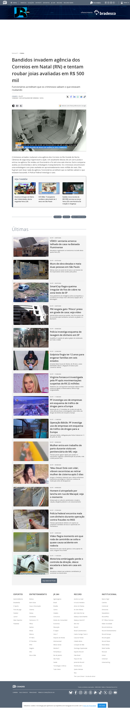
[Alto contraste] (13, 105)
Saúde (55, 662)
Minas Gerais (57, 645)
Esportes (46, 3)
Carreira (104, 602)
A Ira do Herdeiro (79, 602)
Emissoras (105, 609)
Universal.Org (106, 662)
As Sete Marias (78, 609)
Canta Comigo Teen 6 (80, 634)
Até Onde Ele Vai (79, 613)
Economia (56, 624)
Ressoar (104, 652)
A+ (17, 105)
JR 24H (53, 3)
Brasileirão (16, 602)
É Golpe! (55, 631)
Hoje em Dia (78, 659)
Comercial (105, 606)
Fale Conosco (23, 692)
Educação (56, 627)
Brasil (55, 602)
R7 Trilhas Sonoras (107, 620)
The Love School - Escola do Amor (84, 676)
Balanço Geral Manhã (80, 616)
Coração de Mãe (79, 645)
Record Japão (106, 638)
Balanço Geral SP (79, 620)
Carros (55, 609)
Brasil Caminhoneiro (80, 631)
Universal (104, 659)
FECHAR (102, 706)
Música (31, 634)
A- (21, 105)
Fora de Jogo (17, 609)
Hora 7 (55, 634)
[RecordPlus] (95, 2)
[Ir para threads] (90, 692)
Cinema (31, 609)
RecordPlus (105, 616)
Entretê (38, 3)
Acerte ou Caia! (78, 599)
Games (31, 627)
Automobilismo (18, 599)
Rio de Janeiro (57, 655)
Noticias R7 (15, 53)
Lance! (15, 616)
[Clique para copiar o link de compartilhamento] (85, 97)
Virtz (30, 652)
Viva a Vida (32, 655)
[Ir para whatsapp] (110, 692)
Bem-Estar (32, 602)
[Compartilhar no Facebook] (71, 97)
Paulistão (16, 624)
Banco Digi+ (105, 599)
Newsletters (105, 613)
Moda (31, 631)
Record (59, 3)
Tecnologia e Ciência (59, 666)
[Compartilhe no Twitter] (68, 97)
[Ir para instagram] (111, 3)
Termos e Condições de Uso (46, 692)
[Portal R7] (5, 2)
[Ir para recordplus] (95, 692)
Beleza (31, 599)
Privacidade (33, 692)
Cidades (22, 53)
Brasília (23, 3)
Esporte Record (78, 652)
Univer (104, 655)
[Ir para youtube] (115, 692)
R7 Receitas (33, 641)
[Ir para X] (108, 3)
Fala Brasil (77, 655)
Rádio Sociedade (107, 624)
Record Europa (106, 634)
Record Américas (107, 627)
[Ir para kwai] (85, 692)
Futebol (15, 613)
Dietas (31, 613)
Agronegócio (57, 599)
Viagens (31, 648)
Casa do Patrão (79, 638)
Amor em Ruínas (79, 606)
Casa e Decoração (35, 606)
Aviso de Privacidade (89, 706)
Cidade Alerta (78, 641)
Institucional (109, 594)
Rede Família (106, 648)
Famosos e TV (33, 620)
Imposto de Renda (59, 638)
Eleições (31, 3)
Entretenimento (38, 594)
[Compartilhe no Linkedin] (74, 97)
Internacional (57, 641)
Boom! (76, 627)
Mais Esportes (17, 620)
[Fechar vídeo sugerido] (84, 112)
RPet (30, 645)
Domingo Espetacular (80, 648)
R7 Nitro (31, 638)
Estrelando (32, 616)
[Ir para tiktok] (100, 692)
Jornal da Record (79, 662)
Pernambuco (57, 652)
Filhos (31, 624)
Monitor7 (56, 648)
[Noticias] (65, 12)
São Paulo (56, 659)
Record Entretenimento (109, 631)
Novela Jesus (78, 666)
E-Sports (16, 606)
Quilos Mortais (78, 669)
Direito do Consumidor (60, 620)
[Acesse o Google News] (81, 97)
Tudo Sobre (57, 669)
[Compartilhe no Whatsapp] (78, 97)
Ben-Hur (76, 624)
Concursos (56, 616)
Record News (68, 3)
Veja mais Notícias (49, 581)
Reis (75, 673)
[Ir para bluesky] (71, 692)
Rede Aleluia (105, 645)
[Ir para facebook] (106, 3)
